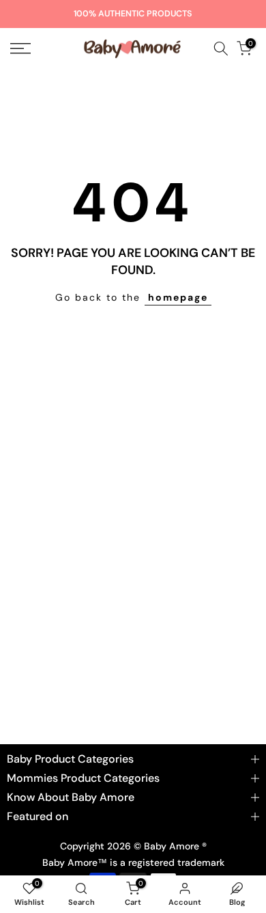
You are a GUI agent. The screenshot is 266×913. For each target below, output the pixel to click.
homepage (178, 297)
